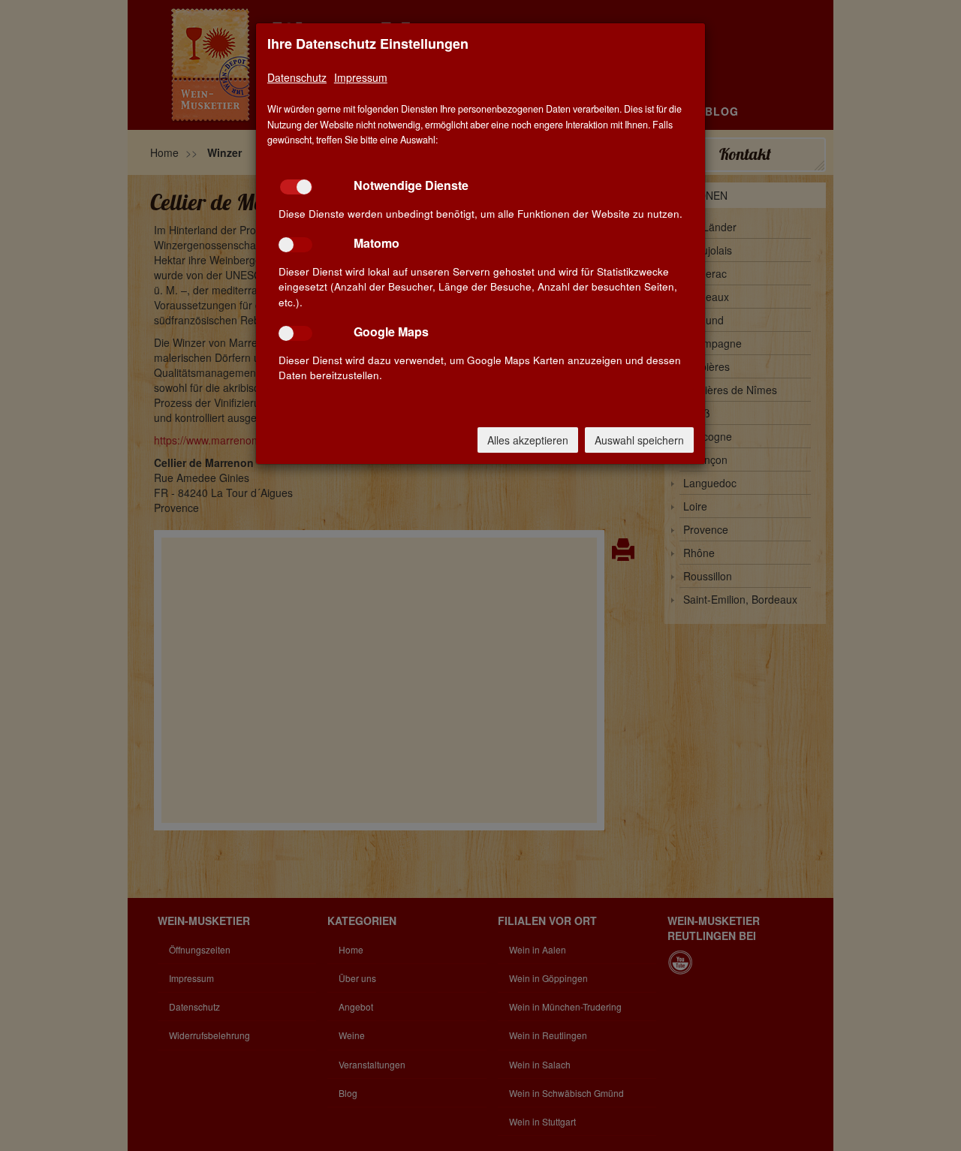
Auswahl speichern (639, 439)
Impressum (360, 77)
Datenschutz (297, 77)
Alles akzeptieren (527, 439)
